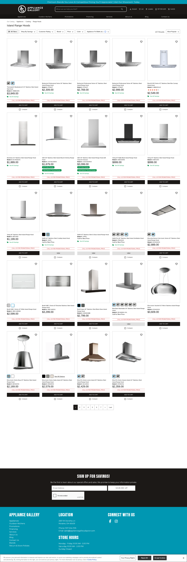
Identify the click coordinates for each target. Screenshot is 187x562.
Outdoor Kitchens (45, 17)
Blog (146, 17)
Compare (24, 109)
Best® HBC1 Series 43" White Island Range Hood (21, 309)
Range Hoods (37, 21)
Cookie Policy (92, 559)
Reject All (144, 558)
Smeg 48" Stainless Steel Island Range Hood (20, 234)
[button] (130, 9)
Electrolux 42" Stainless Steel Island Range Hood (21, 158)
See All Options (59, 376)
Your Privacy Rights (128, 558)
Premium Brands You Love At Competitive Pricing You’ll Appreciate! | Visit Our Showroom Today (93, 2)
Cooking (28, 21)
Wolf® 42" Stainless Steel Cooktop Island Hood (56, 238)
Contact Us (165, 17)
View (58, 253)
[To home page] (30, 9)
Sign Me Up (122, 488)
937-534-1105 (70, 528)
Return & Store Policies (19, 546)
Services (109, 17)
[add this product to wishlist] (36, 41)
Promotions (69, 17)
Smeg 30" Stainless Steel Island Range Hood (161, 158)
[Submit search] (122, 9)
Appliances (22, 17)
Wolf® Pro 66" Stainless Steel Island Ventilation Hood (128, 238)
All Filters (14, 31)
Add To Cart (23, 105)
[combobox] (28, 31)
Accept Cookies (160, 558)
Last (110, 407)
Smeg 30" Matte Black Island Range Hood (124, 158)
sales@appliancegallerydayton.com (79, 531)
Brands (12, 543)
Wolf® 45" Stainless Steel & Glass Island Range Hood (93, 234)
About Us (128, 17)
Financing (89, 17)
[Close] (183, 558)
